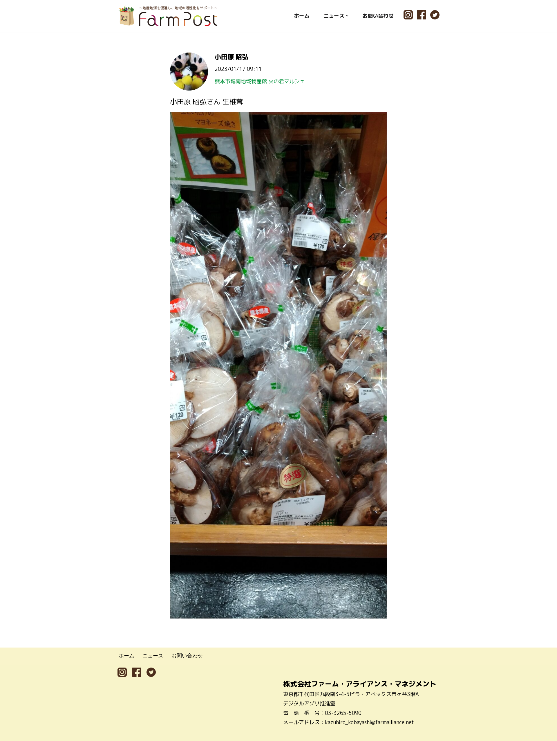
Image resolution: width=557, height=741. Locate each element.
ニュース (152, 655)
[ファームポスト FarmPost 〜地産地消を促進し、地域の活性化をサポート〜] (168, 15)
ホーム (302, 15)
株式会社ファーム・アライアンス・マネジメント (359, 684)
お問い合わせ (378, 15)
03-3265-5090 (343, 713)
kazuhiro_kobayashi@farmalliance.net (369, 722)
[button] (347, 16)
